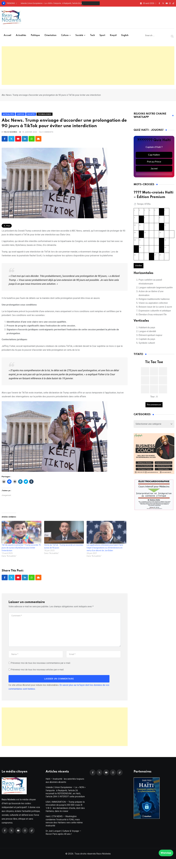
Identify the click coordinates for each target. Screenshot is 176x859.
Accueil (7, 35)
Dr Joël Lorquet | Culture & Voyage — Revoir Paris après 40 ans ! (63, 832)
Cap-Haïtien (154, 155)
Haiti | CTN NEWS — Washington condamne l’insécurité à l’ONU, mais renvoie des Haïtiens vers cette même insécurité (64, 821)
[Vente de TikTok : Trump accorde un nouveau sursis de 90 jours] (64, 532)
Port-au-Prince (154, 162)
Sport (102, 35)
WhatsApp (166, 853)
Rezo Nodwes (10, 132)
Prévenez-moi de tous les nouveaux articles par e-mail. (37, 669)
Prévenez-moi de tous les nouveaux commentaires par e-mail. (41, 663)
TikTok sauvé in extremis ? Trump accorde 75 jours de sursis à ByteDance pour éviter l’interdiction (21, 548)
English (124, 35)
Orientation (50, 35)
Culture (64, 35)
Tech (92, 35)
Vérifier (138, 265)
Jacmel (154, 168)
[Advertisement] (88, 65)
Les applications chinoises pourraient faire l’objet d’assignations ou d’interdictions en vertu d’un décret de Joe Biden (105, 548)
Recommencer (154, 404)
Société (79, 35)
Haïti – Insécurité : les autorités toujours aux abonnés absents (65, 780)
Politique (35, 35)
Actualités (21, 35)
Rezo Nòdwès (103, 853)
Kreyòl (113, 35)
